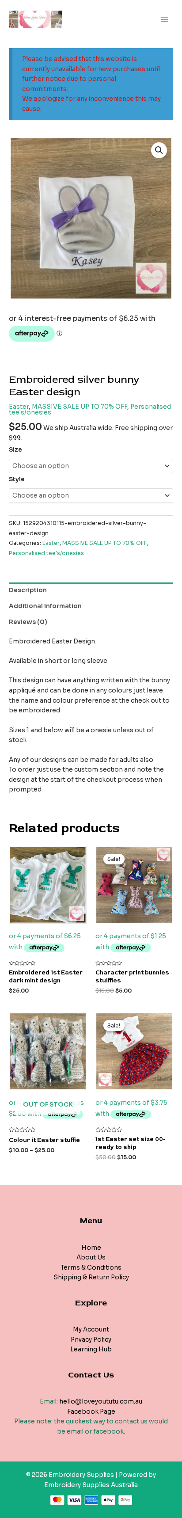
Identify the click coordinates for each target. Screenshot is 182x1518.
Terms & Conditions (91, 1267)
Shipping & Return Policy (91, 1277)
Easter (19, 407)
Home (91, 1248)
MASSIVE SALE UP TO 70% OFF (79, 407)
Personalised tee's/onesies (46, 553)
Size (15, 449)
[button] (159, 150)
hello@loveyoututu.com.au (100, 1401)
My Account (91, 1329)
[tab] (91, 590)
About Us (91, 1257)
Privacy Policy (91, 1339)
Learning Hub (91, 1349)
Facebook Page (91, 1411)
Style (17, 479)
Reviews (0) (28, 622)
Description (28, 590)
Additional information (45, 606)
